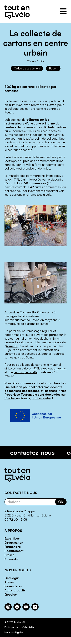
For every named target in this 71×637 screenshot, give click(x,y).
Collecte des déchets (27, 68)
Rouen (53, 68)
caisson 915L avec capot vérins (44, 368)
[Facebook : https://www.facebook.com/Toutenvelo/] (17, 607)
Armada (11, 346)
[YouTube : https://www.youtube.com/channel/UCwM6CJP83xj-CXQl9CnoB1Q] (26, 607)
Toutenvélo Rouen (33, 312)
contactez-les (41, 398)
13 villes (10, 398)
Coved (51, 105)
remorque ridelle (25, 372)
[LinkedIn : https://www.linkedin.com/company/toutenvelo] (35, 607)
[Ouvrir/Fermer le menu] (63, 11)
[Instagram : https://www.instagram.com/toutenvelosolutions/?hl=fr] (8, 607)
